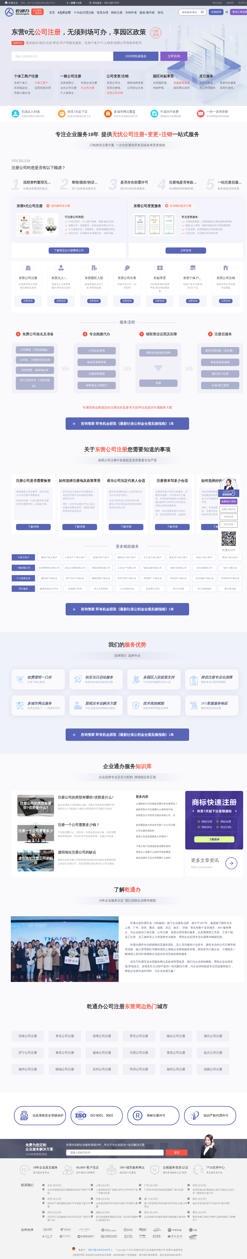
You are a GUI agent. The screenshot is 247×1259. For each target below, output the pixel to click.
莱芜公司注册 (176, 1052)
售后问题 (228, 524)
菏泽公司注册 (139, 1069)
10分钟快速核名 (136, 56)
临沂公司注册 (213, 1052)
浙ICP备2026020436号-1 (100, 1250)
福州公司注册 (176, 1069)
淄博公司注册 (102, 1036)
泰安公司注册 (65, 1052)
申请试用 (228, 516)
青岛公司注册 (65, 1036)
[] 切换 (76, 3)
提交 (177, 1152)
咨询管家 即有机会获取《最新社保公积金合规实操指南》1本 (127, 424)
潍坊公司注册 (213, 1036)
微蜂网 (230, 3)
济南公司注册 (28, 1036)
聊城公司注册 (65, 1069)
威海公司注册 (102, 1052)
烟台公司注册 (176, 1036)
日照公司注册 (139, 1052)
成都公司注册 (213, 1069)
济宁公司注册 (28, 1052)
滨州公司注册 (102, 1069)
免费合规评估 (229, 509)
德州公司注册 (28, 1069)
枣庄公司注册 (139, 1036)
